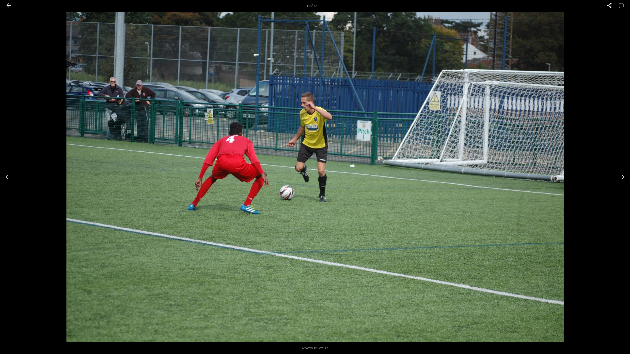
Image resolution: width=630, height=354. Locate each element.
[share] (609, 5)
